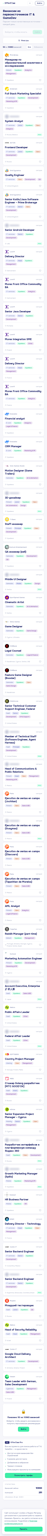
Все (29, 47)
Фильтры (25, 40)
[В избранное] (40, 80)
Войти (39, 3)
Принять (23, 1529)
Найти (37, 32)
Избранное (38, 47)
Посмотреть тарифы (23, 1475)
